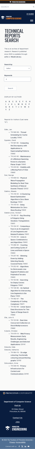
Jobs (17, 422)
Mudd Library (16, 57)
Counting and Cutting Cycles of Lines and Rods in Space (20, 247)
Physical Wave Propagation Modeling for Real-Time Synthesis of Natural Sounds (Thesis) (19, 183)
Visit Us (17, 405)
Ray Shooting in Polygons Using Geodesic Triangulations (20, 218)
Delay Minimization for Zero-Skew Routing (19, 207)
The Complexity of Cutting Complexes (19, 301)
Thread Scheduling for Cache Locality (19, 135)
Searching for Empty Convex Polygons (19, 282)
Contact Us (17, 418)
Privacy (12, 442)
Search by (8, 64)
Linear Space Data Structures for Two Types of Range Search (21, 309)
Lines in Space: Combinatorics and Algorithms (19, 239)
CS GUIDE (30, 14)
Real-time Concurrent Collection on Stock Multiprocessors (20, 323)
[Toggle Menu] (32, 21)
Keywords (8, 75)
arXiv (6, 57)
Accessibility (20, 442)
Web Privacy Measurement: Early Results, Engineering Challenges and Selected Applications (20, 339)
